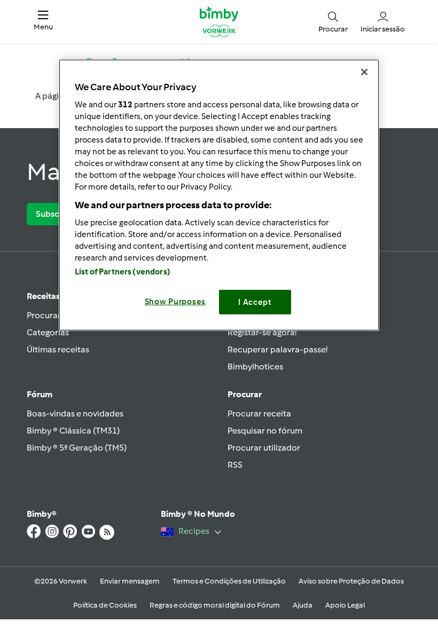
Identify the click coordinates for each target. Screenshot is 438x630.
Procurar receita (259, 413)
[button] (43, 22)
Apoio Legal (345, 605)
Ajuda (302, 605)
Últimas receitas (58, 349)
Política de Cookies (105, 605)
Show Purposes (175, 301)
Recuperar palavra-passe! (277, 349)
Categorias (48, 332)
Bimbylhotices (255, 366)
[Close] (364, 72)
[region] (219, 195)
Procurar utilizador (264, 448)
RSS (235, 465)
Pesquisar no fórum (265, 431)
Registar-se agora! (262, 332)
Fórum (39, 394)
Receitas (43, 296)
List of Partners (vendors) (122, 272)
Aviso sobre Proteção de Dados (351, 581)
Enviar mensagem (130, 581)
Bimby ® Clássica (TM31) (73, 431)
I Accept (255, 302)
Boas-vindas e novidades (75, 413)
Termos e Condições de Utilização (229, 581)
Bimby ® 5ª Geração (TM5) (77, 448)
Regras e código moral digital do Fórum (215, 605)
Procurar (245, 394)
